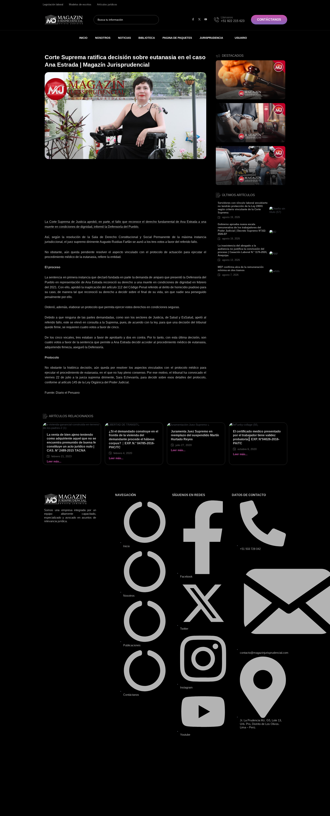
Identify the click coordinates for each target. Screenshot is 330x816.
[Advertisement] (125, 191)
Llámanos (227, 17)
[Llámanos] (217, 19)
